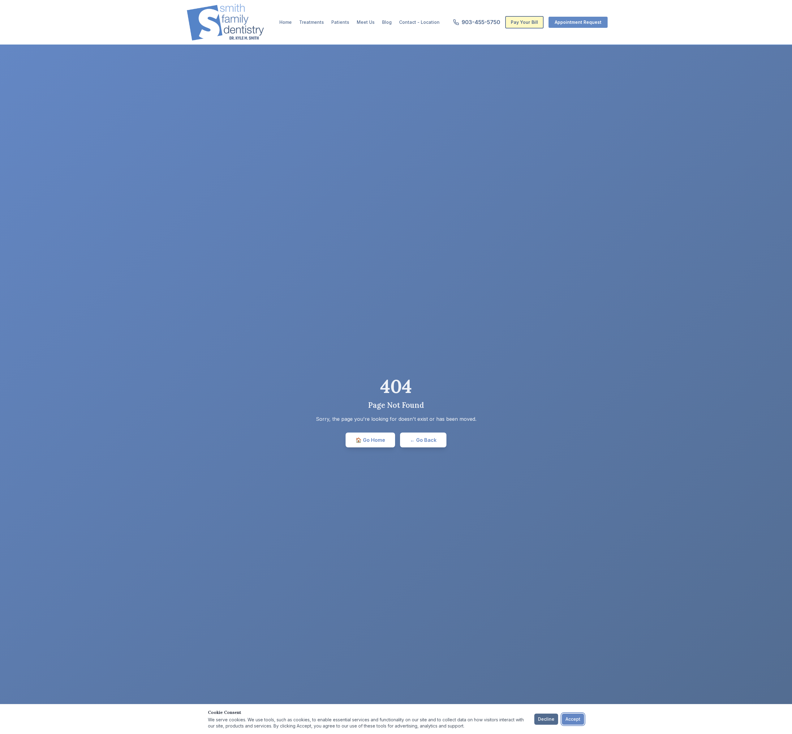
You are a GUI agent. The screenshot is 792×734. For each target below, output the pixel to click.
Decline (546, 719)
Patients (340, 22)
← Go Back (423, 440)
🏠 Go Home (370, 440)
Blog (387, 22)
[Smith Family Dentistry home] (225, 22)
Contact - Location (419, 22)
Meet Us (366, 22)
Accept (573, 719)
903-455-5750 (481, 22)
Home (285, 22)
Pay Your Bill (524, 22)
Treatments (311, 22)
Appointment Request (578, 22)
